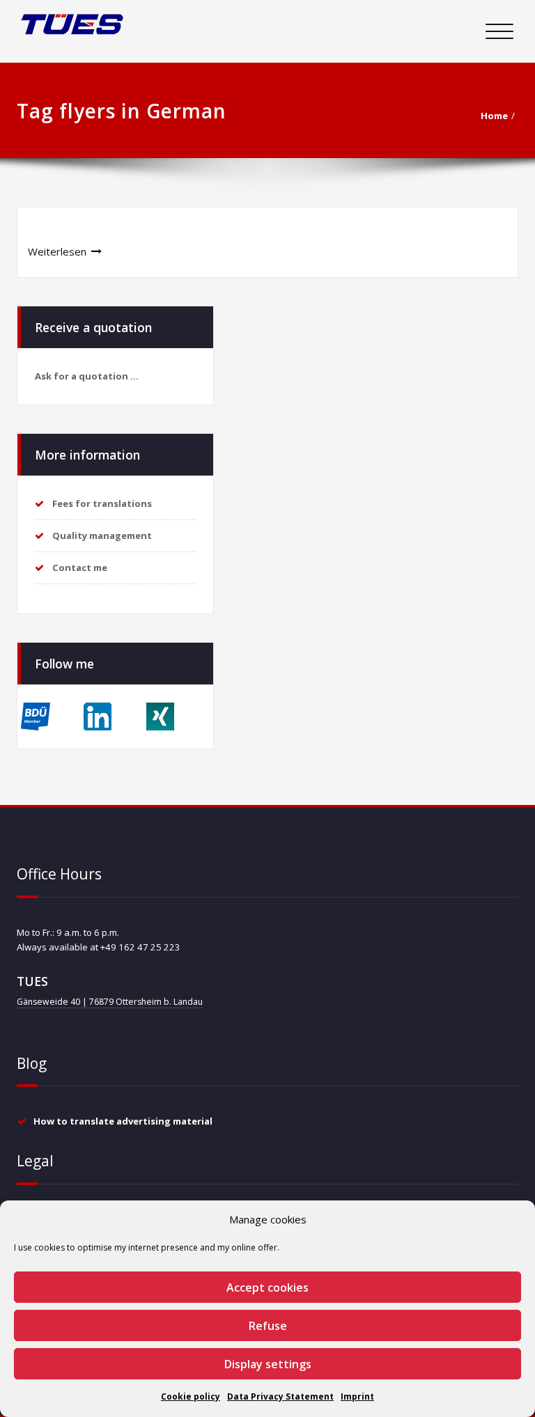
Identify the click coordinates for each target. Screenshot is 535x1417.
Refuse (268, 1325)
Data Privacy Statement (280, 1396)
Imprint (357, 1396)
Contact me (79, 567)
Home (494, 115)
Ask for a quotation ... (87, 376)
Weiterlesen (57, 251)
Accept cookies (267, 1287)
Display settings (267, 1364)
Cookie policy (190, 1396)
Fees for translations (102, 503)
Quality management (102, 535)
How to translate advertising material (122, 1121)
